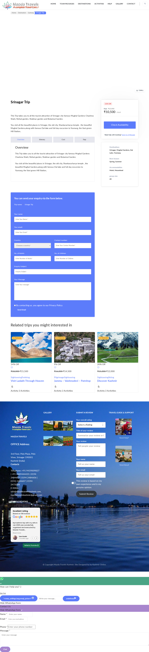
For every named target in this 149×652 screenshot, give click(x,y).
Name (3, 614)
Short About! (124, 465)
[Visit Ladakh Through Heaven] (31, 347)
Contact (131, 4)
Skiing (111, 377)
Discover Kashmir (107, 381)
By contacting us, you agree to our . (39, 305)
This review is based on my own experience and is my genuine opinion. (89, 484)
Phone (4, 627)
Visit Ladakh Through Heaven (27, 381)
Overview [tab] (20, 139)
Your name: (19, 214)
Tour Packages (67, 4)
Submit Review (86, 494)
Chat (5, 649)
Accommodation (116, 167)
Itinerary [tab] (42, 139)
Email (3, 619)
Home (53, 4)
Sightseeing (16, 377)
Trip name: (18, 204)
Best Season (114, 159)
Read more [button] (17, 533)
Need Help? (124, 438)
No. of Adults (20, 253)
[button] (36, 538)
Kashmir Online (99, 565)
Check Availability (119, 125)
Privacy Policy (55, 305)
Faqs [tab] (84, 139)
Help (110, 4)
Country (18, 240)
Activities (99, 4)
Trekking (26, 377)
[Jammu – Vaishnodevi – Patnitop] (74, 347)
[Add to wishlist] (31, 368)
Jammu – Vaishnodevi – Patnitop (72, 381)
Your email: (19, 227)
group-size (114, 176)
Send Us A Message (128, 135)
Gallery (119, 4)
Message (5, 631)
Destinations (84, 4)
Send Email (21, 310)
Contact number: (61, 240)
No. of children (60, 253)
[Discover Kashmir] (117, 347)
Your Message (20, 279)
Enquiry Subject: (21, 266)
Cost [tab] (63, 139)
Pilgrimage (59, 377)
